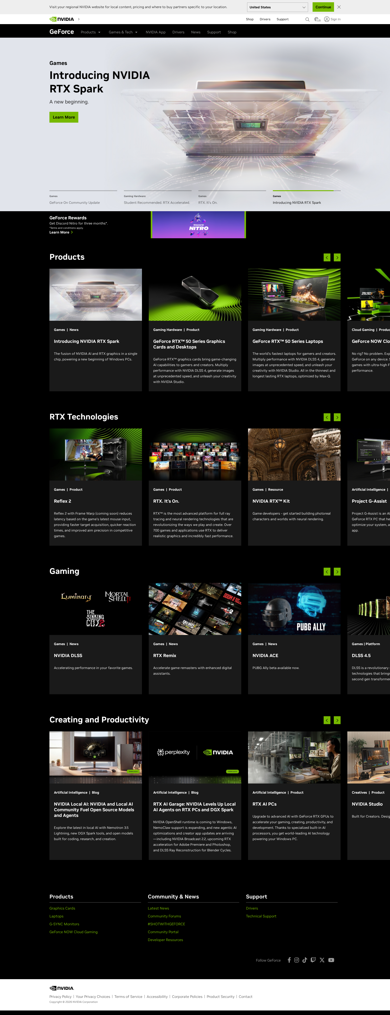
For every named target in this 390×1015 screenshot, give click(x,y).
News (195, 32)
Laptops (56, 916)
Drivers (178, 32)
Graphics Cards (62, 908)
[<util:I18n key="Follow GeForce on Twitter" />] (322, 960)
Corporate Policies (187, 996)
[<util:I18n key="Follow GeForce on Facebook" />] (289, 960)
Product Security (220, 996)
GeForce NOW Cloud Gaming (73, 932)
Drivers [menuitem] (265, 19)
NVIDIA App (156, 32)
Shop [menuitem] (249, 19)
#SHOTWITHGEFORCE (166, 924)
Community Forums (164, 916)
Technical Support (261, 916)
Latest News (158, 908)
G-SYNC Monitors (64, 924)
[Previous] (327, 257)
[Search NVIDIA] (307, 18)
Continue (323, 7)
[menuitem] (89, 19)
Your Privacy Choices (93, 996)
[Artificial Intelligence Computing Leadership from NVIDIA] (61, 19)
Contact (246, 996)
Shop (232, 32)
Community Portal (163, 932)
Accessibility (157, 996)
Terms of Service (128, 996)
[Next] (337, 257)
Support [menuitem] (283, 19)
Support (214, 32)
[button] (316, 20)
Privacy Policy (60, 996)
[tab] (83, 198)
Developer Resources (165, 939)
